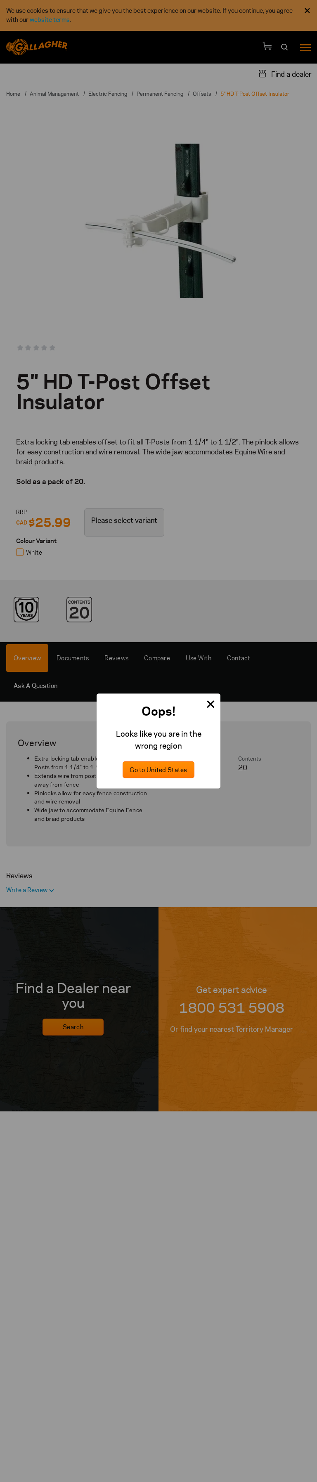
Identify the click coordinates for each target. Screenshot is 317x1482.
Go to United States (158, 770)
